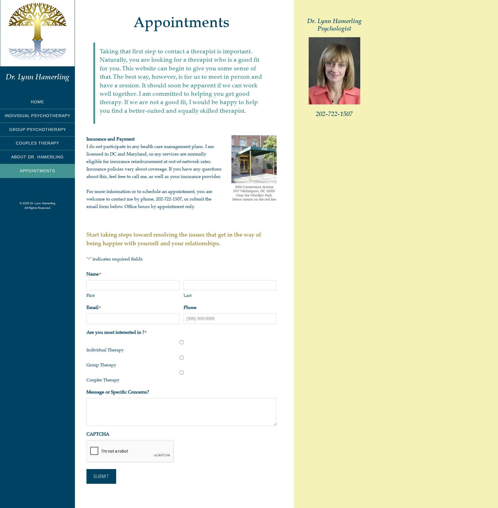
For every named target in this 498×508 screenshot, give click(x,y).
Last (188, 295)
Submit (101, 476)
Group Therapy (101, 365)
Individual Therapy (105, 350)
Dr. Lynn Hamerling (37, 76)
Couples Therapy (102, 380)
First (90, 295)
